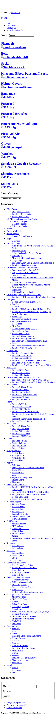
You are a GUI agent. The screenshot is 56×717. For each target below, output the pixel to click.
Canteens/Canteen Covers (23, 587)
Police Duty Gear (19, 604)
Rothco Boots (18, 555)
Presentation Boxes (20, 287)
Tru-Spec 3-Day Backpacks (24, 265)
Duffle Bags (17, 255)
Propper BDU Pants (20, 370)
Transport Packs (19, 250)
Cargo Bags (17, 260)
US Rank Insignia (19, 224)
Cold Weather (12, 521)
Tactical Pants (18, 472)
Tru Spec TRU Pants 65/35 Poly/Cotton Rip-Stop (33, 382)
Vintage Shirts (18, 455)
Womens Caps (18, 511)
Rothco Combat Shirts (21, 358)
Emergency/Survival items (23, 648)
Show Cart (15, 12)
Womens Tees (18, 509)
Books (9, 229)
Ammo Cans (17, 589)
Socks (5, 63)
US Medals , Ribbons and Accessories (23, 268)
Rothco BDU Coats (20, 216)
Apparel (10, 463)
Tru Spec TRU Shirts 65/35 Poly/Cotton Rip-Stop (33, 297)
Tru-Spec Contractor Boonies (24, 319)
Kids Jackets (17, 575)
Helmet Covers (11, 83)
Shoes (14, 558)
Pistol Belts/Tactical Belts (23, 619)
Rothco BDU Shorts (20, 409)
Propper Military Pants (21, 426)
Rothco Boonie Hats (20, 333)
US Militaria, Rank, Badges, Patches (22, 219)
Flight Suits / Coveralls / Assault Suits (28, 467)
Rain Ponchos (18, 545)
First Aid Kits (18, 650)
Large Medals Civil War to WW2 (26, 270)
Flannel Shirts (18, 480)
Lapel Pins (16, 289)
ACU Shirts (12, 385)
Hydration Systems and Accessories (27, 592)
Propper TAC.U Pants (21, 436)
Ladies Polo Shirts (20, 514)
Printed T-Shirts (18, 448)
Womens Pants (18, 504)
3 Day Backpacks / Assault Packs (26, 253)
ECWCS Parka (18, 531)
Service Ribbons (19, 275)
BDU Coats (12, 209)
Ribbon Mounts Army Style (24, 282)
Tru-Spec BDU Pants (21, 372)
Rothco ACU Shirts (20, 389)
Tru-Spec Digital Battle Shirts (24, 394)
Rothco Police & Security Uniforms (27, 499)
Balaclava (16, 307)
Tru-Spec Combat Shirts (22, 353)
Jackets (15, 536)
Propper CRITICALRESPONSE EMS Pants (31, 492)
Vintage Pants (18, 453)
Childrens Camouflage (16, 563)
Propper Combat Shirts (22, 355)
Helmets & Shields (20, 614)
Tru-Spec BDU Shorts (21, 406)
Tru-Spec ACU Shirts (21, 392)
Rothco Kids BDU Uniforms (24, 567)
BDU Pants (11, 367)
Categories (11, 25)
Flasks (14, 672)
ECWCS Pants (18, 533)
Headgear (11, 299)
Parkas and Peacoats (20, 528)
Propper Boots (18, 553)
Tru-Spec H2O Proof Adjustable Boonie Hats (31, 309)
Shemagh (7, 43)
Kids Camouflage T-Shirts (23, 565)
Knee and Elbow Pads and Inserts (24, 73)
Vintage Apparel (14, 450)
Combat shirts (12, 350)
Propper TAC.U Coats (21, 399)
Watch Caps (17, 316)
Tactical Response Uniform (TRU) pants (24, 377)
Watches (7, 153)
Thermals (16, 482)
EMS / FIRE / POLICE (17, 485)
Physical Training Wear (22, 477)
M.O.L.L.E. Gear (19, 599)
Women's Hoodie (19, 519)
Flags (9, 238)
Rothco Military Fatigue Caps (24, 328)
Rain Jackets (17, 548)
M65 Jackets (17, 526)
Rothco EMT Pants (20, 497)
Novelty (10, 665)
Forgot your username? (16, 705)
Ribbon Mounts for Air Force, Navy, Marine (31, 285)
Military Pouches (19, 597)
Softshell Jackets (19, 524)
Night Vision (17, 621)
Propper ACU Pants (20, 428)
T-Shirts (10, 438)
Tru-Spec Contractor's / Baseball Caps (28, 346)
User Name (8, 686)
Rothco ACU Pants (20, 431)
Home (9, 23)
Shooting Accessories (21, 660)
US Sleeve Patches (20, 226)
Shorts (9, 402)
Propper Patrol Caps (20, 331)
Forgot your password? (16, 703)
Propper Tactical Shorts (22, 421)
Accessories (17, 560)
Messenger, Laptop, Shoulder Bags (27, 258)
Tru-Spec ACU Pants (21, 433)
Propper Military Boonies (23, 336)
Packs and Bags (13, 243)
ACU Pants (11, 424)
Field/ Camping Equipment (18, 577)
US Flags (16, 241)
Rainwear (11, 543)
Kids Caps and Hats (20, 572)
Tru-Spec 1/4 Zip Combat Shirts (25, 363)
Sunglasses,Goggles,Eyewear (24, 658)
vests (14, 475)
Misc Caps (16, 326)
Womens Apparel (14, 502)
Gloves (6, 143)
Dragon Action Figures (22, 236)
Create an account (14, 707)
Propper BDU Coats (20, 211)
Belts (4, 53)
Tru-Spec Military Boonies (23, 338)
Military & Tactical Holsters (24, 616)
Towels (15, 667)
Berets (14, 343)
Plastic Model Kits (14, 231)
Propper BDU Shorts (21, 404)
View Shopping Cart (15, 30)
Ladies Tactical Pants (21, 516)
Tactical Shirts (18, 470)
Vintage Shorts (18, 458)
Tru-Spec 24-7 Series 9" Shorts (25, 411)
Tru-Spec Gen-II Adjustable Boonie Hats (29, 341)
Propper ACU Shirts (20, 397)
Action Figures (13, 233)
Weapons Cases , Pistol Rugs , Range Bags (30, 611)
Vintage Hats (17, 460)
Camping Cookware (20, 580)
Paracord (7, 103)
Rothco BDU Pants (20, 375)
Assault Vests (17, 609)
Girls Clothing (18, 570)
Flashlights (16, 623)
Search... (5, 35)
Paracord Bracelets (20, 645)
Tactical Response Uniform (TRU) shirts (24, 294)
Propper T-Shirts (19, 446)
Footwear (11, 550)
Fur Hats (15, 304)
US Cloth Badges (19, 221)
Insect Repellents (19, 584)
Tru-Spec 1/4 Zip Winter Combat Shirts (29, 360)
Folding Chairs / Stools (22, 582)
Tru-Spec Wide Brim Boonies (24, 348)
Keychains (16, 670)
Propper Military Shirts (22, 387)
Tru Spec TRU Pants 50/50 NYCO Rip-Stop (31, 380)
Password (7, 691)
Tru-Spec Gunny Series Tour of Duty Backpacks (33, 263)
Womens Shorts (18, 506)
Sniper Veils (9, 183)
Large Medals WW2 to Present (25, 272)
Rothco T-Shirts (19, 443)
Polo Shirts (16, 465)
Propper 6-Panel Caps (21, 321)
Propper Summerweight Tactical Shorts (29, 419)
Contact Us (11, 28)
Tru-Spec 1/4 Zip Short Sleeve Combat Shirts (31, 365)
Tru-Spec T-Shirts (19, 441)
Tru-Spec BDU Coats (21, 214)
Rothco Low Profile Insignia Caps (26, 302)
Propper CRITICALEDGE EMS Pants (29, 494)
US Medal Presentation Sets (24, 292)
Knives (15, 602)
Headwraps (17, 324)
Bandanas (8, 93)
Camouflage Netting (20, 606)
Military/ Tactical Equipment (19, 594)
